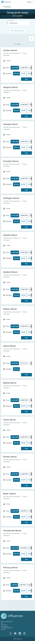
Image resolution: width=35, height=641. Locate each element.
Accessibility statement (6, 627)
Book (26, 79)
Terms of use (4, 624)
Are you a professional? (8, 621)
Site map (3, 629)
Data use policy (4, 626)
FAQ (2, 623)
